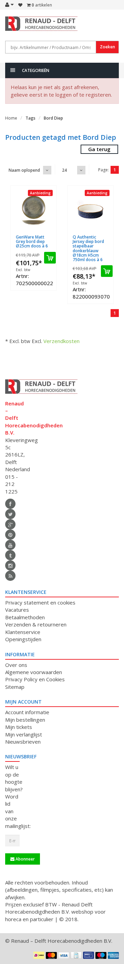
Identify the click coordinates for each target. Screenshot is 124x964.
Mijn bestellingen (25, 719)
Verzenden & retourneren (35, 624)
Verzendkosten (61, 341)
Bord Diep (53, 118)
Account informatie (27, 712)
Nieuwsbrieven (23, 741)
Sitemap (14, 686)
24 (64, 170)
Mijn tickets (18, 726)
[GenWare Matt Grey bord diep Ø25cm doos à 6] (33, 210)
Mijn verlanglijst (23, 734)
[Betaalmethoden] (38, 955)
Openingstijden (23, 639)
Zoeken (107, 47)
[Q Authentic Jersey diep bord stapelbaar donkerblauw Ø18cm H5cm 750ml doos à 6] (90, 210)
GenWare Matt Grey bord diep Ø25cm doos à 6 (32, 241)
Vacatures (17, 609)
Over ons (16, 664)
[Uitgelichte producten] (10, 576)
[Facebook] (10, 504)
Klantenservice (22, 632)
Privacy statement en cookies (40, 602)
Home (11, 118)
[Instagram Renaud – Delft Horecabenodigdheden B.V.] (10, 565)
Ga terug (99, 149)
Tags (30, 118)
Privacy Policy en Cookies (35, 679)
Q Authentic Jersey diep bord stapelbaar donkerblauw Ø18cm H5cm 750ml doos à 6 (88, 248)
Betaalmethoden (25, 617)
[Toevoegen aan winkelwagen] (50, 258)
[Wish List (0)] (20, 5)
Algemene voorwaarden (33, 672)
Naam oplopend (24, 170)
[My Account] (9, 4)
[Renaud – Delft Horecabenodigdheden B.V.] (12, 26)
